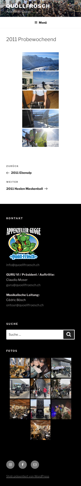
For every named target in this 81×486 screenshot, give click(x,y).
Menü (43, 22)
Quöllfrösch (28, 6)
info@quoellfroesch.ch (22, 265)
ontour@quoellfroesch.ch (25, 305)
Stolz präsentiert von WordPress (27, 476)
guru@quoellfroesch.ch (23, 285)
